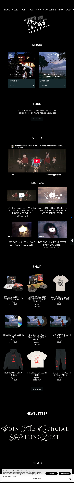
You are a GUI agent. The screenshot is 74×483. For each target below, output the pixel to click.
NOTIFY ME (37, 119)
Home (7, 10)
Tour (23, 10)
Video (30, 10)
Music (15, 10)
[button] (71, 216)
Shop (38, 10)
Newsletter (49, 10)
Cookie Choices (61, 482)
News (60, 10)
